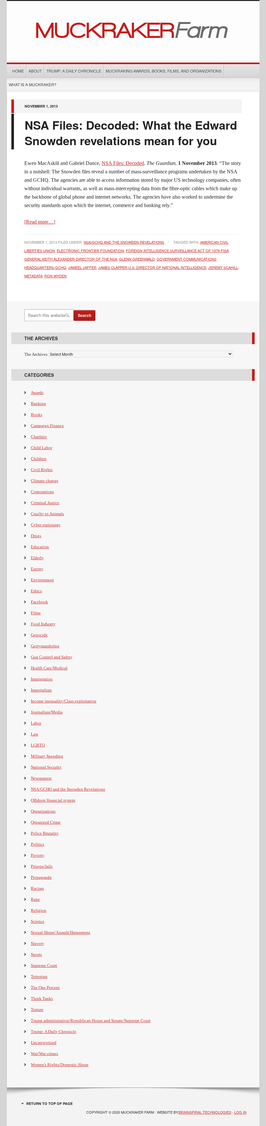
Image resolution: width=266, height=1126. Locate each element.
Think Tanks (42, 998)
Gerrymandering (45, 646)
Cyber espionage (45, 524)
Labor (36, 723)
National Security (46, 767)
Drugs (36, 535)
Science (37, 921)
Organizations (43, 811)
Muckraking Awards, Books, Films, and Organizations (164, 71)
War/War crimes (44, 1053)
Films (36, 612)
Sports (36, 954)
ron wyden (55, 275)
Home (18, 71)
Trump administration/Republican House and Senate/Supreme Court (91, 1020)
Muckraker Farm (133, 29)
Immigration (42, 679)
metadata (33, 275)
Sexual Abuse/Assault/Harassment (60, 932)
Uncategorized (43, 1042)
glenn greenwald (137, 258)
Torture (37, 1009)
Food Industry (43, 623)
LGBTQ (38, 745)
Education (40, 546)
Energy (37, 568)
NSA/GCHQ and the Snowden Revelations (124, 242)
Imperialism (41, 690)
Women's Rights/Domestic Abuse (60, 1064)
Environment (42, 579)
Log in (240, 1112)
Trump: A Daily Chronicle (73, 71)
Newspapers (41, 778)
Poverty (37, 855)
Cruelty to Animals (47, 513)
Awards (37, 392)
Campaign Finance (47, 425)
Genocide (39, 635)
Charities (39, 436)
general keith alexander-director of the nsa (70, 258)
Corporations (42, 491)
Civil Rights (42, 469)
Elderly (37, 557)
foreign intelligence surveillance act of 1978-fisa (177, 250)
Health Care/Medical (49, 668)
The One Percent (45, 987)
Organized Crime (46, 822)
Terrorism (39, 976)
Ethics (36, 590)
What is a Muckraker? (32, 84)
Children (38, 458)
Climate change (44, 480)
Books (36, 414)
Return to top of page (49, 1103)
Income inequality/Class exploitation (63, 701)
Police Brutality (45, 833)
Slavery (37, 943)
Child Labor (41, 447)
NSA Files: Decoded (123, 163)
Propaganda (41, 877)
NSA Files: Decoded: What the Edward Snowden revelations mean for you (131, 132)
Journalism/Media (47, 712)
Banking (38, 403)
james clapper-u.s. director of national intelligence (152, 267)
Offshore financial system (53, 800)
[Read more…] (39, 222)
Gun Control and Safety (51, 657)
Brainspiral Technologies (205, 1112)
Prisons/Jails (42, 866)
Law (34, 734)
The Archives (35, 354)
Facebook (39, 601)
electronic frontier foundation (90, 250)
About (35, 71)
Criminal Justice (45, 502)
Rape (35, 899)
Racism (37, 888)
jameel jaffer (82, 267)
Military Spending (47, 756)
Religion (38, 910)
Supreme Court (44, 965)
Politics (37, 844)
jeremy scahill (223, 267)
